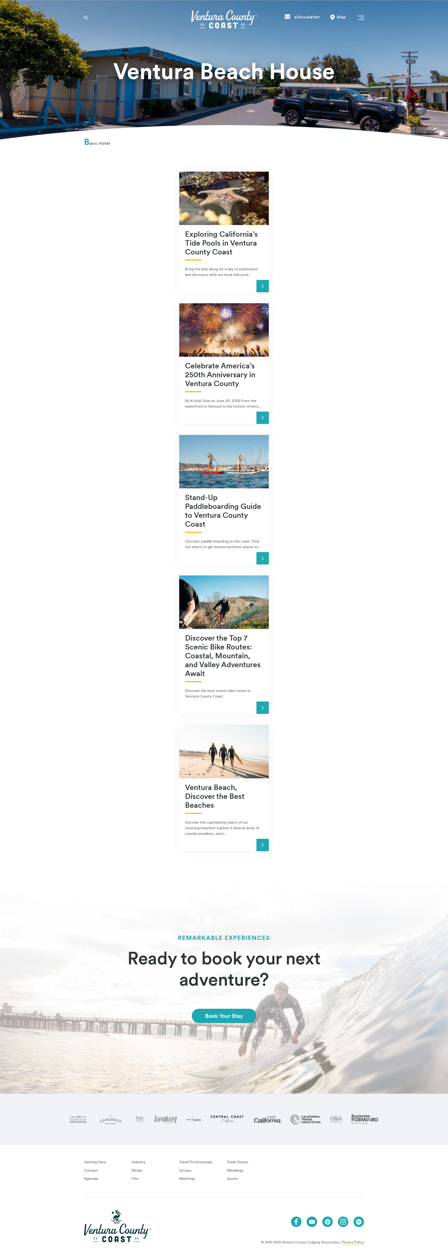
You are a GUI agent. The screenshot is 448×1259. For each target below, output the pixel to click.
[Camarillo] (110, 1119)
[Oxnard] (140, 1119)
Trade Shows (237, 1162)
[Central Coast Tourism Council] (227, 1119)
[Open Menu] (360, 17)
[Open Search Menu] (86, 17)
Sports (232, 1178)
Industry (139, 1162)
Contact (91, 1170)
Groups (185, 1170)
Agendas (91, 1178)
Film (135, 1178)
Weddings (235, 1170)
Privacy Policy (353, 1242)
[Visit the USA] (336, 1119)
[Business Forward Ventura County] (365, 1119)
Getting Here (95, 1162)
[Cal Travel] (305, 1119)
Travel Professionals (195, 1162)
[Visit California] (267, 1119)
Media (137, 1170)
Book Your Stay (224, 1015)
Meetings (187, 1178)
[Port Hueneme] (193, 1119)
